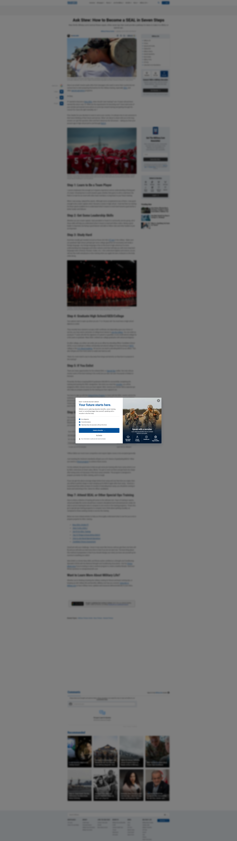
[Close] (158, 400)
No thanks (99, 435)
